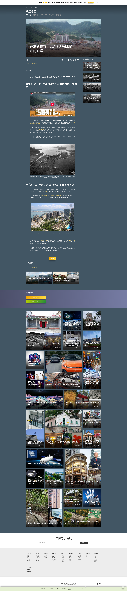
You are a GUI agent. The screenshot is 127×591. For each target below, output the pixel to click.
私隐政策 (69, 588)
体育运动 (79, 565)
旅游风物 (45, 562)
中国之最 (54, 562)
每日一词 (70, 565)
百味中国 (45, 561)
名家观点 (71, 2)
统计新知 (54, 564)
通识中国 (53, 2)
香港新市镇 (34, 63)
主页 (26, 7)
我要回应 (52, 258)
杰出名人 (62, 562)
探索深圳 (35, 15)
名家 (86, 561)
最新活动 (29, 578)
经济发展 (79, 562)
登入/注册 (90, 2)
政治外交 (79, 561)
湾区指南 (58, 15)
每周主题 (29, 573)
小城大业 (95, 562)
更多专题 (95, 568)
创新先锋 (62, 564)
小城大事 (62, 565)
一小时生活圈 (43, 15)
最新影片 (80, 2)
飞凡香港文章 (88, 59)
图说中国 (70, 562)
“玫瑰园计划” (40, 129)
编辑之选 (87, 562)
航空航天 (28, 564)
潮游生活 (49, 2)
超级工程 (28, 562)
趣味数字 (54, 561)
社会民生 (79, 564)
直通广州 (51, 15)
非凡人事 (58, 2)
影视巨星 (62, 568)
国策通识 (95, 565)
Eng (97, 2)
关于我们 (84, 2)
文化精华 (62, 2)
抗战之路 (95, 564)
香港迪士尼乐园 (42, 240)
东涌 (28, 63)
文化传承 (70, 561)
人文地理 (54, 565)
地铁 (46, 191)
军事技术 (28, 565)
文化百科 (70, 564)
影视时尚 (45, 564)
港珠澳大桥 (72, 240)
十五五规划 (96, 561)
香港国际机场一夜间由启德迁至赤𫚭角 (51, 195)
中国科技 (40, 2)
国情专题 (75, 2)
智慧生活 (28, 561)
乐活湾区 (45, 2)
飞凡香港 (35, 7)
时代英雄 (62, 561)
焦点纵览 (67, 2)
